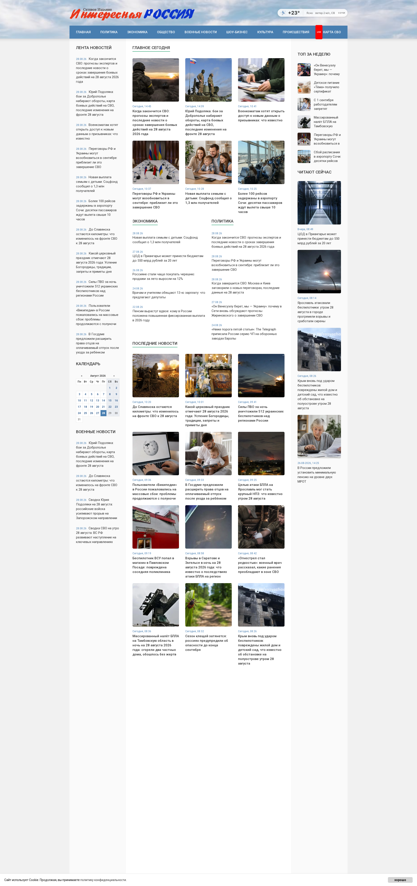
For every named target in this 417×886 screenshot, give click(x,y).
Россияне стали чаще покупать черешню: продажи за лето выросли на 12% (163, 275)
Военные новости (201, 32)
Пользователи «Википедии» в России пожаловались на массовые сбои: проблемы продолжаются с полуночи (97, 315)
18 (85, 406)
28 (103, 413)
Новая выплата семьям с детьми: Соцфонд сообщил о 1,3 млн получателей (97, 184)
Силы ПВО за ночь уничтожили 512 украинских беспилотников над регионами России (97, 288)
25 (85, 413)
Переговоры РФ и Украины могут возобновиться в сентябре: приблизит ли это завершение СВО (96, 158)
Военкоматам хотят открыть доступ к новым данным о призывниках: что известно (97, 131)
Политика (108, 32)
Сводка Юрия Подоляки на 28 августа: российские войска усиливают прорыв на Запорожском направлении (96, 509)
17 (79, 406)
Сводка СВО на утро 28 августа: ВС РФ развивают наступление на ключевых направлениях (97, 535)
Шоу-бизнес (237, 32)
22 (109, 406)
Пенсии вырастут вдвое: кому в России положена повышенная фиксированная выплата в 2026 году (168, 313)
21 (103, 406)
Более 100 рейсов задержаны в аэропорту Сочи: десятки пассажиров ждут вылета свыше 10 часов (96, 210)
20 (97, 406)
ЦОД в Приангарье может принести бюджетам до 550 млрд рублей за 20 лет (167, 256)
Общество (166, 32)
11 (85, 400)
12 (91, 400)
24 (79, 413)
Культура (265, 32)
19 (91, 406)
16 (116, 400)
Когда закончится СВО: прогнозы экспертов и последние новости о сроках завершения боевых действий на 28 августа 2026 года (97, 70)
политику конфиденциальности (103, 880)
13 (97, 400)
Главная (83, 32)
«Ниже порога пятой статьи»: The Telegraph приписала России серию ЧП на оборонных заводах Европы (244, 332)
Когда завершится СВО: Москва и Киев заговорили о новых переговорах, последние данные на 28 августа (246, 286)
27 (97, 413)
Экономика (137, 32)
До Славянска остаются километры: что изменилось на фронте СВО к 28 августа (96, 236)
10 (79, 400)
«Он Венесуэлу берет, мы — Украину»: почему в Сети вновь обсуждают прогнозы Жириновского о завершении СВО (247, 309)
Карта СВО (332, 32)
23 (116, 406)
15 (109, 400)
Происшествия (296, 32)
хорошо (400, 880)
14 (103, 400)
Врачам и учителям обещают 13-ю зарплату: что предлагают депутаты (168, 293)
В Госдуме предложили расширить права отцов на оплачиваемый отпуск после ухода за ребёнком (97, 343)
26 (91, 413)
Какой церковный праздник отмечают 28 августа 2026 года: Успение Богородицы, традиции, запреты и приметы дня (96, 262)
